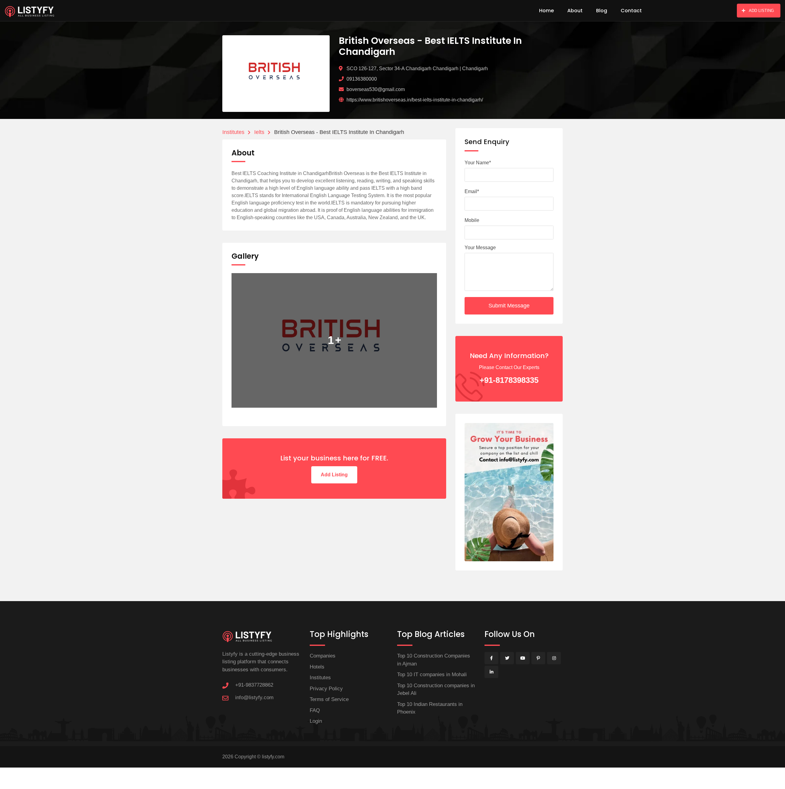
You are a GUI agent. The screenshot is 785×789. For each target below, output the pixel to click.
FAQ (315, 710)
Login (316, 721)
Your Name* (478, 162)
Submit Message (509, 306)
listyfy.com (273, 756)
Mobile (472, 220)
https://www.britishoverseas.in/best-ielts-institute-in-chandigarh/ (415, 99)
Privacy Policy (326, 689)
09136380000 (362, 79)
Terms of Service (329, 699)
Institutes (233, 132)
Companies (322, 656)
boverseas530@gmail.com (376, 89)
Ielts (259, 132)
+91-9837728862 (254, 685)
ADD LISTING (761, 10)
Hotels (317, 667)
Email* (472, 191)
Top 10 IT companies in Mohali (432, 674)
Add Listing (334, 474)
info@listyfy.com (254, 697)
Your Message (480, 247)
